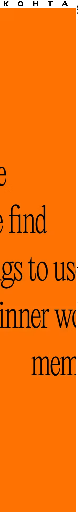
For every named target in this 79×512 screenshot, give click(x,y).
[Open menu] (77, 1)
